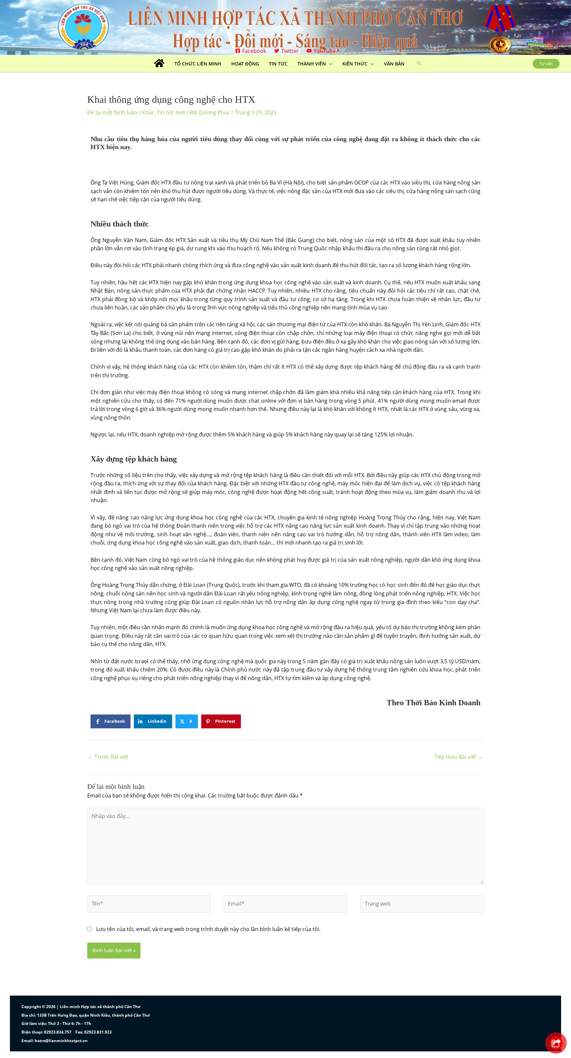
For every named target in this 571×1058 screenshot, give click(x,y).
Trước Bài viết (108, 756)
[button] (419, 63)
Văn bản (394, 64)
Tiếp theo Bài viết (458, 756)
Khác (148, 112)
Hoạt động (245, 64)
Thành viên (311, 64)
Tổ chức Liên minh (197, 64)
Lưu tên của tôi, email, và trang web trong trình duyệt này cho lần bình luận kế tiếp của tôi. (208, 929)
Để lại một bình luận (112, 112)
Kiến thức (354, 64)
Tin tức (278, 64)
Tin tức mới (171, 112)
